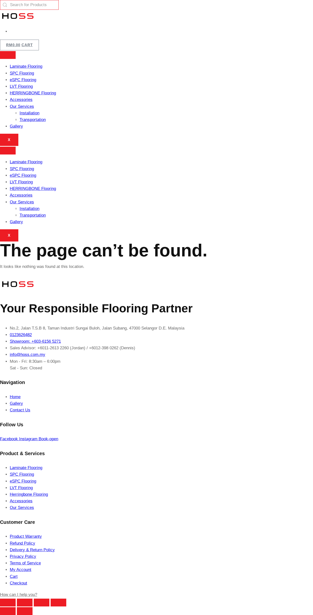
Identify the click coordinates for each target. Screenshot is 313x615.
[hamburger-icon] (8, 55)
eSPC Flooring (23, 79)
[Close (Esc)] (58, 602)
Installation (29, 113)
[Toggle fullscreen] (25, 602)
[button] (18, 594)
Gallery (16, 126)
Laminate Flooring (26, 66)
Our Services (22, 106)
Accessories (21, 99)
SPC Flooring (22, 73)
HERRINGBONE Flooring (33, 93)
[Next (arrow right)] (25, 611)
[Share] (41, 602)
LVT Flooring (21, 86)
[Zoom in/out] (8, 602)
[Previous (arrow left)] (8, 611)
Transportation (33, 119)
